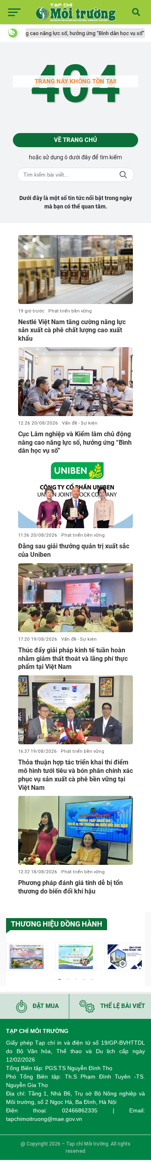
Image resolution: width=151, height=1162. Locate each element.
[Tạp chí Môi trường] (75, 12)
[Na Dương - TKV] (26, 957)
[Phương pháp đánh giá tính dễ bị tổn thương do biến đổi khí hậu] (75, 830)
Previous (12, 958)
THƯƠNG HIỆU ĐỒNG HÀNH (56, 924)
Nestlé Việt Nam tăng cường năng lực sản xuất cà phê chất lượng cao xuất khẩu (72, 330)
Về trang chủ (75, 140)
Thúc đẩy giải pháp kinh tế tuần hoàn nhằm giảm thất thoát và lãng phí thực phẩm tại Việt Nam (73, 658)
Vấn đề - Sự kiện (79, 423)
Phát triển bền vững (70, 311)
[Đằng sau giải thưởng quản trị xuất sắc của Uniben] (75, 493)
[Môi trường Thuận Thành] (75, 957)
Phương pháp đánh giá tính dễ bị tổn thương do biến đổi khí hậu (70, 887)
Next (139, 958)
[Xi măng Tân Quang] (124, 957)
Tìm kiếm (123, 175)
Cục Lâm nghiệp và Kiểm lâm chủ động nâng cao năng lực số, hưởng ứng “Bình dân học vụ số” (75, 442)
